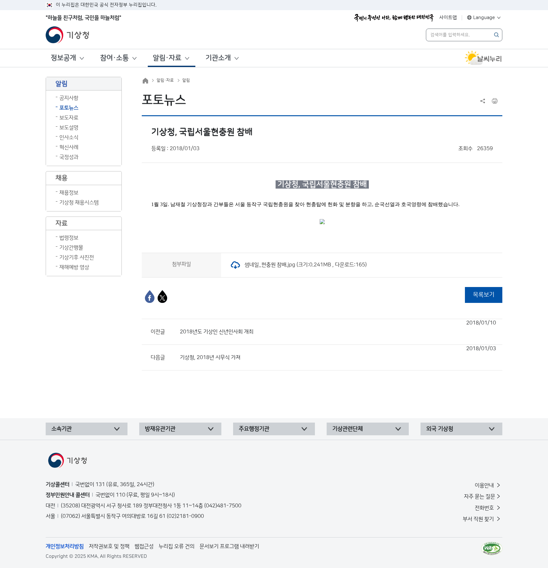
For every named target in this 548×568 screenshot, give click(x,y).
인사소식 (68, 137)
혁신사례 (68, 147)
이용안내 (485, 485)
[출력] (495, 101)
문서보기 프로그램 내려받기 (229, 546)
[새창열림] (483, 58)
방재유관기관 (160, 429)
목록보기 (483, 294)
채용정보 (68, 193)
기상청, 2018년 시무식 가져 (338, 353)
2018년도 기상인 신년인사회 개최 (338, 327)
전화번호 (485, 508)
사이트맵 (448, 17)
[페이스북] (149, 296)
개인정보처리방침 (65, 546)
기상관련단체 (347, 429)
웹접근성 (143, 546)
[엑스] (162, 296)
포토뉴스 (68, 108)
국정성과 (68, 157)
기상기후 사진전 (76, 257)
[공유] (483, 101)
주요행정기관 (254, 429)
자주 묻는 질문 (479, 496)
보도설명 (68, 127)
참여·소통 (114, 58)
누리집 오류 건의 (176, 546)
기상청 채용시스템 (79, 202)
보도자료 (68, 118)
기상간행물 (71, 248)
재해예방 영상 (74, 267)
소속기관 (61, 429)
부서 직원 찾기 (479, 519)
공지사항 (68, 98)
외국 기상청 (439, 429)
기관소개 (218, 58)
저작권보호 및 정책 (109, 546)
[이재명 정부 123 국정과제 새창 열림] (394, 18)
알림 (186, 80)
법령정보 (68, 238)
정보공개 (63, 58)
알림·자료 (167, 58)
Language (484, 17)
